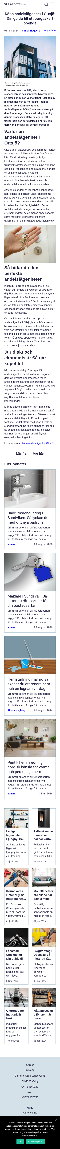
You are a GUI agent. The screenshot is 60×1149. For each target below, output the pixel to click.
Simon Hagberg (31, 30)
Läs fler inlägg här (30, 453)
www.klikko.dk (30, 1096)
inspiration (50, 30)
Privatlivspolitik (35, 1141)
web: (30, 1092)
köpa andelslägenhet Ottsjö (37, 443)
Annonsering (30, 1112)
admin (11, 544)
